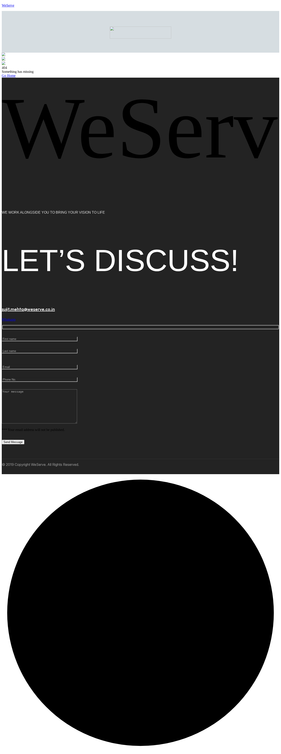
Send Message (13, 442)
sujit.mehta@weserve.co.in (28, 309)
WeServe (8, 5)
